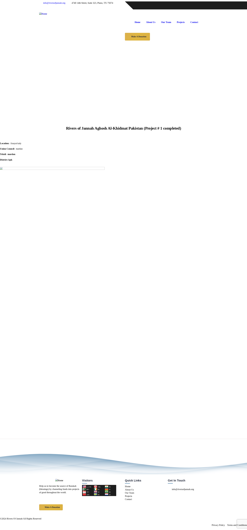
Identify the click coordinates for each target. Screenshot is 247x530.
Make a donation (138, 37)
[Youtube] (144, 5)
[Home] (43, 13)
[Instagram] (136, 5)
